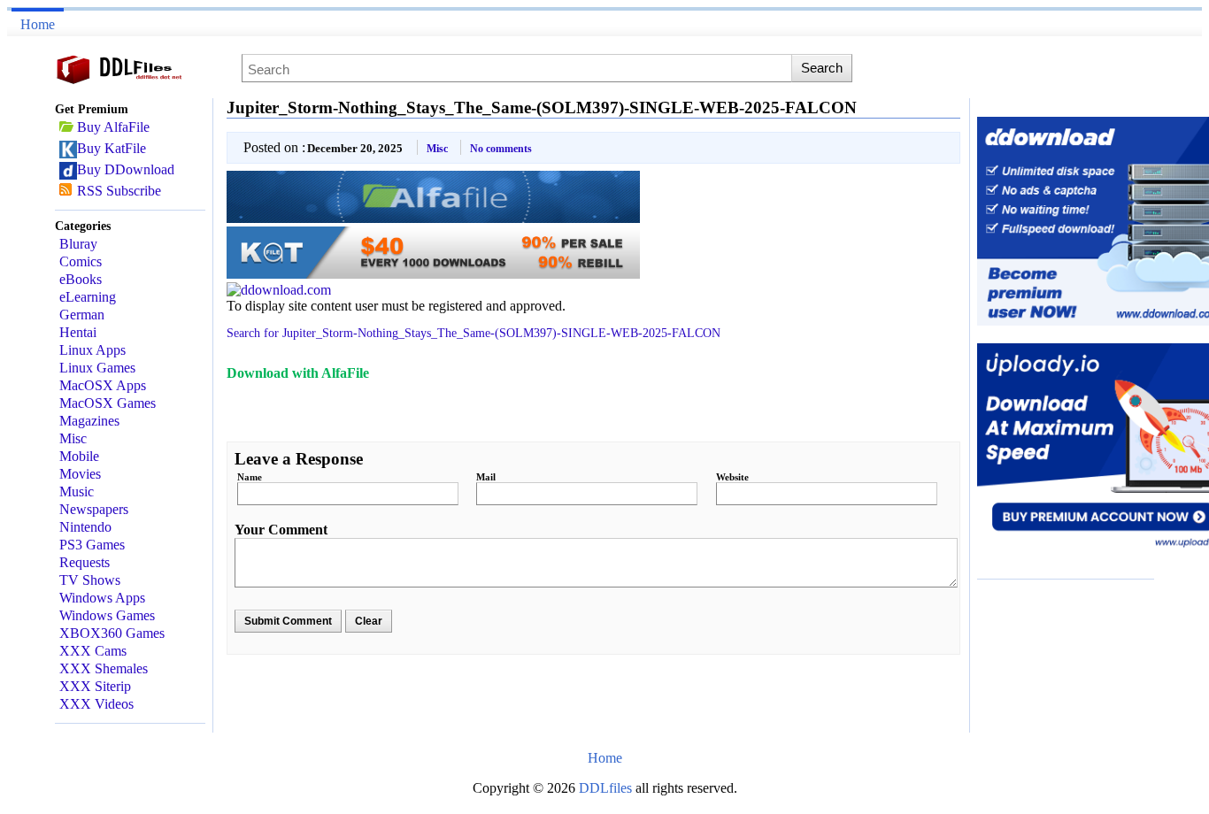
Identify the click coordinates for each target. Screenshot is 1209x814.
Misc (73, 438)
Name (249, 477)
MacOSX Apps (102, 385)
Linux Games (97, 367)
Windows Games (107, 615)
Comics (80, 261)
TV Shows (89, 579)
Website (732, 477)
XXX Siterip (95, 686)
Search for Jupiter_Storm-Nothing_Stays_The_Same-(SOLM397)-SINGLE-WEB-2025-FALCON (473, 333)
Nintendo (85, 526)
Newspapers (93, 509)
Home (37, 24)
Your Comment (281, 529)
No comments (501, 148)
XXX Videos (96, 703)
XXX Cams (93, 650)
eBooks (80, 279)
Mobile (79, 456)
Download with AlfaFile (298, 372)
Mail (486, 477)
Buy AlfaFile (113, 126)
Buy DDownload (125, 169)
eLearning (87, 296)
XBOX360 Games (112, 633)
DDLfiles (607, 787)
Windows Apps (102, 597)
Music (76, 491)
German (81, 314)
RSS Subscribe (119, 190)
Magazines (89, 420)
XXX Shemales (103, 668)
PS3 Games (92, 544)
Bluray (78, 243)
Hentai (77, 332)
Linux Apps (92, 349)
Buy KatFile (111, 148)
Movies (80, 473)
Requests (84, 562)
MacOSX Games (107, 403)
